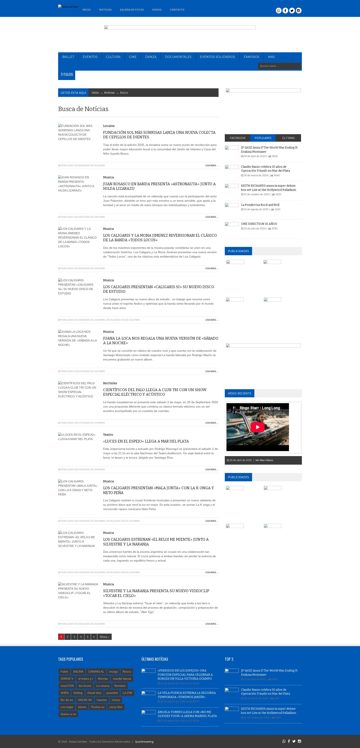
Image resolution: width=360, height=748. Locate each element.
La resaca (102, 685)
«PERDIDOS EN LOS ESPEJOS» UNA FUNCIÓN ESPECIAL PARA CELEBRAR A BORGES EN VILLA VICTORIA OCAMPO (185, 674)
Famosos (251, 57)
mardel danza (122, 678)
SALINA (78, 671)
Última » (104, 636)
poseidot (112, 692)
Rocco (127, 671)
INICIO (86, 9)
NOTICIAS (105, 9)
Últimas (288, 138)
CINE (133, 57)
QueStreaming (143, 741)
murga (113, 671)
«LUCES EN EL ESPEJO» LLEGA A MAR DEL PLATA (146, 441)
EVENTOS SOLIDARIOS (217, 57)
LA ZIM (127, 692)
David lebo (94, 692)
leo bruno (85, 685)
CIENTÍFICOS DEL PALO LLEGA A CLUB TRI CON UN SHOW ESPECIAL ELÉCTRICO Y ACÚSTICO (154, 392)
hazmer (102, 700)
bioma (82, 707)
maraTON (67, 685)
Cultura (113, 57)
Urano (116, 700)
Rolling (78, 692)
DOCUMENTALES (178, 57)
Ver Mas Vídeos (264, 460)
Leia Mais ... (212, 165)
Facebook (237, 138)
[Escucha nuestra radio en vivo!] (195, 8)
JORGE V (67, 678)
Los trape (67, 707)
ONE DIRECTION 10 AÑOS (259, 224)
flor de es (67, 700)
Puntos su (97, 707)
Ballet (68, 57)
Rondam (120, 685)
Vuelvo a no (68, 714)
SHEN (65, 692)
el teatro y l (85, 678)
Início (95, 92)
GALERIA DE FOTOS (132, 9)
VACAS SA (85, 700)
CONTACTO (177, 9)
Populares (263, 138)
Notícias (109, 92)
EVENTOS (90, 57)
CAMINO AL (96, 671)
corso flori (115, 707)
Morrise (103, 678)
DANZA (150, 57)
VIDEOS (156, 9)
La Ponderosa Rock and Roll (260, 205)
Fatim (64, 671)
